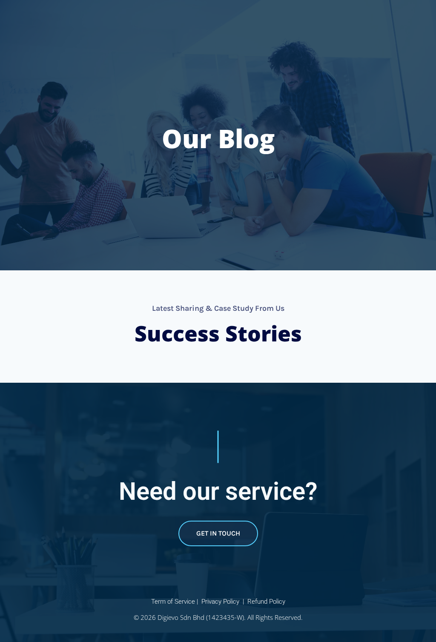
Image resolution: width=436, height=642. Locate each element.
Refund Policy (266, 601)
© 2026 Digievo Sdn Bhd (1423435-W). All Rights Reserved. (218, 617)
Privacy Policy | (223, 601)
